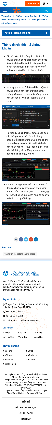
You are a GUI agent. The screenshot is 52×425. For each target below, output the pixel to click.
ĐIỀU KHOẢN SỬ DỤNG (26, 407)
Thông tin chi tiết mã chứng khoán (19, 254)
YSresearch (10, 364)
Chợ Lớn (22, 332)
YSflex (31, 351)
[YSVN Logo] (5, 3)
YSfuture (9, 359)
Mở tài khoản (33, 4)
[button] (45, 3)
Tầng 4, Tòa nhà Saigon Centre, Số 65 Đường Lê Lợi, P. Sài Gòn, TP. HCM (26, 306)
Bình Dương (8, 337)
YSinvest (9, 355)
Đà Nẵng (38, 332)
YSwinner (32, 355)
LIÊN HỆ (26, 401)
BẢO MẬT (26, 419)
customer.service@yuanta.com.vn (22, 320)
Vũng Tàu (22, 337)
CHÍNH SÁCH (26, 413)
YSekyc (8, 351)
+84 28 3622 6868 (14, 311)
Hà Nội (6, 332)
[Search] (46, 10)
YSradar (31, 359)
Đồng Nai (38, 337)
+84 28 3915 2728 (14, 316)
